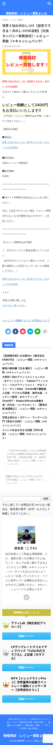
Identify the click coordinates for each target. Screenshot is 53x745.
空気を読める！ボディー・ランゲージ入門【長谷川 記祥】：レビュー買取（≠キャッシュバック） (24, 421)
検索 (46, 498)
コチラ (36, 197)
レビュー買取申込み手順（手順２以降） (29, 722)
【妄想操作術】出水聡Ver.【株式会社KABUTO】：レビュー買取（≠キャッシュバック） (24, 359)
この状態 (18, 265)
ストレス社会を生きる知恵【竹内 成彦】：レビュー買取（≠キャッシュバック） (24, 434)
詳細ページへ (26, 636)
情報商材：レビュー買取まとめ (26, 13)
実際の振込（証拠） (33, 725)
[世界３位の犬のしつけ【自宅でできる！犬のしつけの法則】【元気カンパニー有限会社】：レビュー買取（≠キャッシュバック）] (30, 331)
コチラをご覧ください (14, 305)
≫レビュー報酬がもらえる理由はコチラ (26, 320)
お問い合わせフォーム (17, 719)
